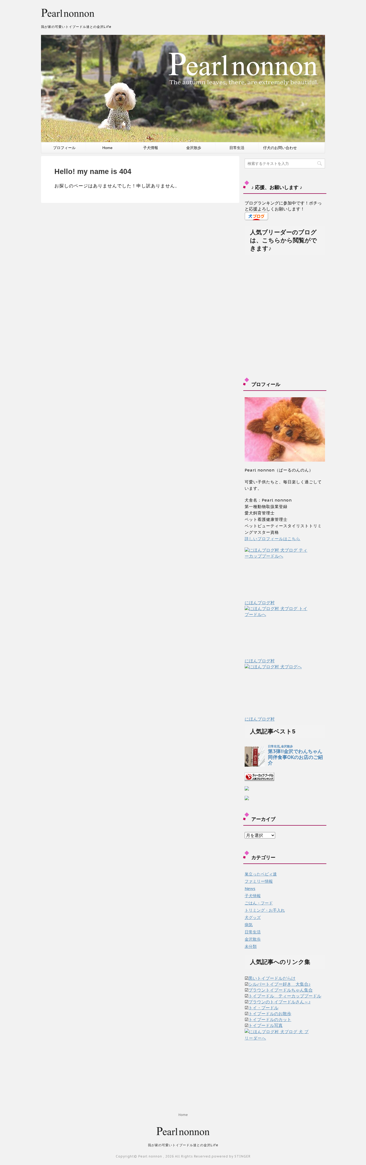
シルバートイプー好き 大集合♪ (279, 984)
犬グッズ (253, 917)
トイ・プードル (263, 1007)
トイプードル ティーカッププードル (284, 996)
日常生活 (236, 148)
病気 (249, 924)
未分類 (251, 946)
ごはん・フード (259, 903)
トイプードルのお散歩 (269, 1013)
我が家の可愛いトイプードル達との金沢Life (183, 1145)
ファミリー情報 (259, 881)
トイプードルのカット (269, 1019)
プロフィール (64, 148)
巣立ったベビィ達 (261, 874)
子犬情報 (150, 148)
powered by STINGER (231, 1156)
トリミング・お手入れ (265, 910)
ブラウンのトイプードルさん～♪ (279, 1001)
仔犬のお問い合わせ (280, 148)
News (250, 888)
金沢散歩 (193, 148)
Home (107, 148)
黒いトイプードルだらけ (272, 978)
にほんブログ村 (260, 602)
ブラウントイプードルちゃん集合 (280, 990)
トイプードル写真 (265, 1025)
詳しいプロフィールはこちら (272, 538)
